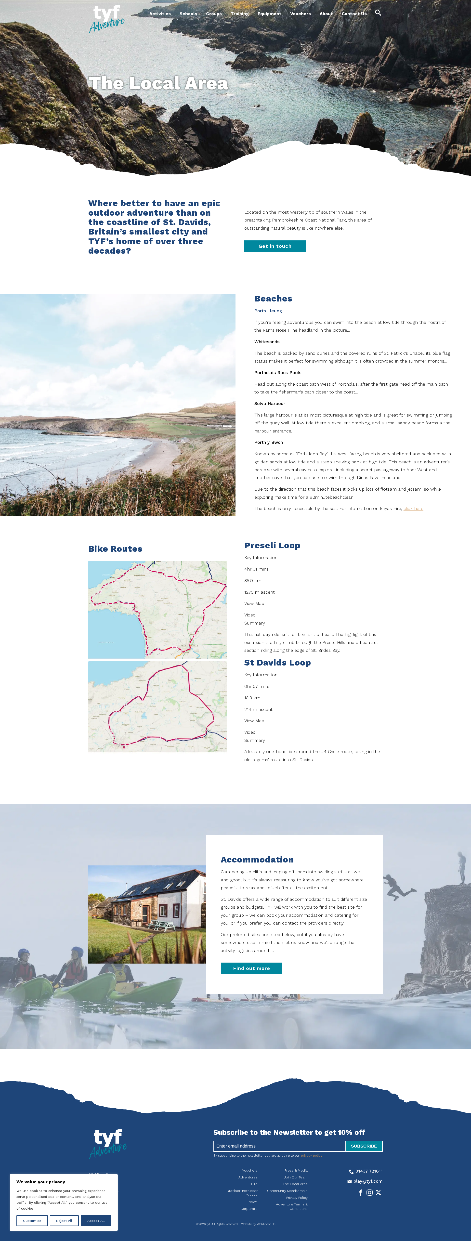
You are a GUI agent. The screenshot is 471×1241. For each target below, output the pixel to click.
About (326, 13)
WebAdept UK (266, 1224)
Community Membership (287, 1191)
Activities (160, 13)
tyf (106, 19)
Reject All (64, 1221)
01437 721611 (368, 1171)
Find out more (251, 968)
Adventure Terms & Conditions (292, 1206)
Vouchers (300, 13)
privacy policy (311, 1155)
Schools (188, 13)
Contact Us (354, 13)
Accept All (96, 1221)
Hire (254, 1184)
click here (413, 508)
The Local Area (295, 1184)
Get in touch (275, 246)
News (253, 1202)
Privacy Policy (297, 1198)
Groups (214, 13)
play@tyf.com (367, 1181)
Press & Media (296, 1170)
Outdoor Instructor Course (242, 1193)
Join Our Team (296, 1177)
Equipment (269, 13)
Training (240, 13)
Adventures (248, 1177)
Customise (32, 1221)
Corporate (249, 1209)
